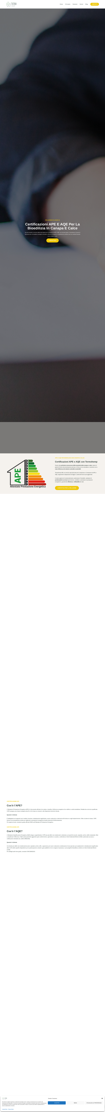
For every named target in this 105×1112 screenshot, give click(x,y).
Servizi (81, 4)
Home (61, 4)
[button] (102, 1098)
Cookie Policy (5, 1109)
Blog (86, 4)
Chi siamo (67, 4)
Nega (75, 1102)
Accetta (56, 1102)
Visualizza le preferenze (94, 1102)
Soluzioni (75, 4)
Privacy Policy (11, 1109)
